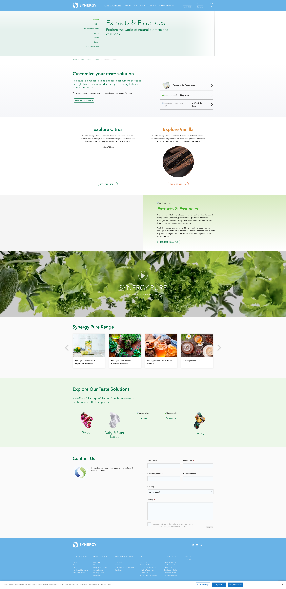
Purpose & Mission (146, 565)
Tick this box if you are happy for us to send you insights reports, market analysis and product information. (173, 525)
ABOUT (142, 557)
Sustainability (187, 7)
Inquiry (151, 499)
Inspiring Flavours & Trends (124, 567)
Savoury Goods (98, 572)
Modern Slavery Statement (149, 575)
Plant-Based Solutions (80, 570)
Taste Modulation (92, 46)
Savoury (75, 567)
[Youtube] (197, 545)
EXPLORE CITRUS (107, 184)
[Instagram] (201, 545)
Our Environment (170, 562)
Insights (117, 565)
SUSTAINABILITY (170, 557)
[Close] (282, 584)
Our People (168, 567)
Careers (200, 4)
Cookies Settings (203, 585)
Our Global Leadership (148, 567)
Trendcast (118, 570)
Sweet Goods (98, 570)
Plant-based (97, 575)
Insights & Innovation (162, 5)
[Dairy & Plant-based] (114, 427)
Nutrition (96, 565)
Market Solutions (135, 5)
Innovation (118, 562)
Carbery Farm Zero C (171, 575)
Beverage (96, 562)
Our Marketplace (170, 572)
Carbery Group (145, 572)
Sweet (96, 37)
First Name (153, 461)
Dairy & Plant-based (90, 28)
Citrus (96, 24)
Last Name (188, 461)
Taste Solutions (112, 5)
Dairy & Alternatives (100, 567)
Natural (96, 19)
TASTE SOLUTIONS (80, 557)
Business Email (190, 473)
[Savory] (199, 428)
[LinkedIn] (193, 545)
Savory (96, 42)
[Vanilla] (171, 413)
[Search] (208, 5)
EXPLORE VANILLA (178, 184)
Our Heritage (144, 562)
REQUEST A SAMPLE (84, 100)
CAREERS (188, 557)
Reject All (219, 585)
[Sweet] (87, 427)
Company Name (155, 473)
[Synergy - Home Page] (81, 5)
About (185, 4)
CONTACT (188, 559)
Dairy (74, 565)
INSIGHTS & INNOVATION (124, 557)
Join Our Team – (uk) (147, 570)
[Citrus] (143, 413)
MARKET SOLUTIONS (101, 557)
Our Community (169, 565)
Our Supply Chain (170, 570)
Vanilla (96, 33)
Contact (200, 7)
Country (150, 486)
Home (75, 60)
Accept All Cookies (235, 585)
